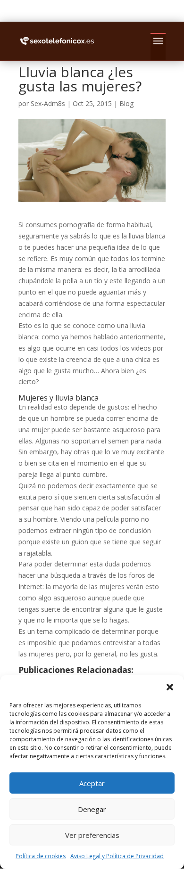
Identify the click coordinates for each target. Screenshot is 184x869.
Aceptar (92, 783)
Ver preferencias (92, 835)
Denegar (92, 809)
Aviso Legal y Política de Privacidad (117, 856)
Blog (126, 103)
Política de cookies (41, 856)
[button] (170, 687)
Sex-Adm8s (48, 103)
